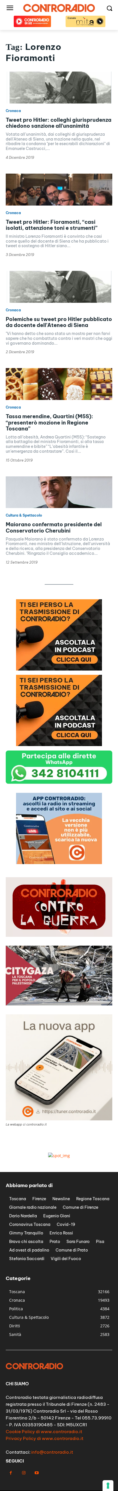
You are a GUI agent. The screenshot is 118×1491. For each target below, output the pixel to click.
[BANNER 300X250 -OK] (59, 862)
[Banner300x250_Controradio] (59, 744)
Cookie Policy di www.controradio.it (44, 1431)
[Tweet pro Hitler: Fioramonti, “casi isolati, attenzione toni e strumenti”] (59, 190)
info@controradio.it (52, 1452)
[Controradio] (59, 8)
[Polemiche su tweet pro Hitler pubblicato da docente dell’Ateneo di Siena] (59, 287)
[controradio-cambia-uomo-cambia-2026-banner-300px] (59, 669)
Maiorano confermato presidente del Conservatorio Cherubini (54, 527)
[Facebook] (11, 1473)
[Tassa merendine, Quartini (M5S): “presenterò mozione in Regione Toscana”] (59, 384)
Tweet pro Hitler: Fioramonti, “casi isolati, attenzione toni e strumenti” (51, 225)
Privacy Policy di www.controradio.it (44, 1438)
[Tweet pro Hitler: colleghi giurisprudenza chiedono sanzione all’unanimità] (59, 87)
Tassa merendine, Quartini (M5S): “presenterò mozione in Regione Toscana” (49, 422)
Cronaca (13, 111)
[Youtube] (37, 1473)
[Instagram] (24, 1473)
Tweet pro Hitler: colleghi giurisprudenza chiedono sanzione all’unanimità (58, 123)
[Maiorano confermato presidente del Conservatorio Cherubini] (59, 492)
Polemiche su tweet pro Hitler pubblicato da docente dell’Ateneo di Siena (59, 322)
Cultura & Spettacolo (24, 515)
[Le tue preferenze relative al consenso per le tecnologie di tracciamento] (108, 1485)
